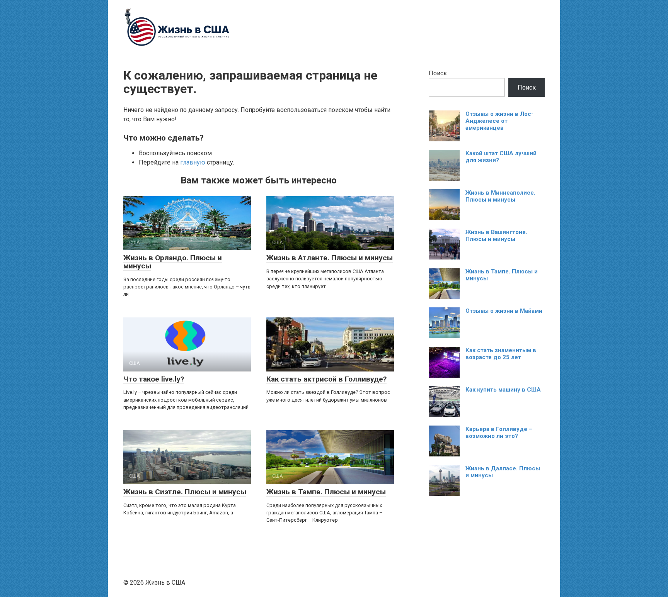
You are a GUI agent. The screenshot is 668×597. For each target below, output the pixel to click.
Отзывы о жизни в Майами (503, 310)
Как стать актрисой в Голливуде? (326, 379)
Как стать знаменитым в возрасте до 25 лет (500, 354)
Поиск (438, 73)
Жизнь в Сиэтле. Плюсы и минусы (184, 491)
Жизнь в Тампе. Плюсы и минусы (326, 491)
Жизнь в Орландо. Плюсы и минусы (172, 261)
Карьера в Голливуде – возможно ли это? (499, 432)
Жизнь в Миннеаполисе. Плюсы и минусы (500, 196)
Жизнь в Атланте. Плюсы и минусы (329, 257)
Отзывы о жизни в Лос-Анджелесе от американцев (499, 120)
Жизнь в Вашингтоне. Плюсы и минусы (496, 236)
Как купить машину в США (503, 389)
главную (192, 162)
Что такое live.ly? (153, 379)
